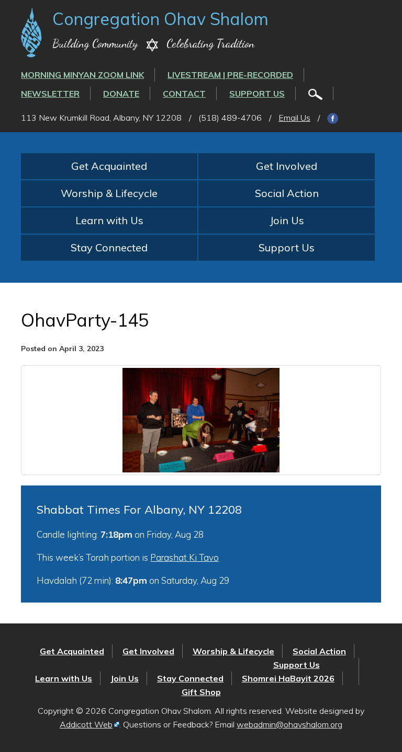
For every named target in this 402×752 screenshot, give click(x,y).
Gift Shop (201, 692)
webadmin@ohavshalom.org (289, 724)
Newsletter (50, 93)
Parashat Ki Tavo (184, 557)
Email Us (294, 117)
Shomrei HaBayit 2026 (288, 678)
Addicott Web (86, 724)
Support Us (257, 93)
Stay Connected (109, 247)
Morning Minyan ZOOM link (82, 75)
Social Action (287, 193)
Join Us (287, 220)
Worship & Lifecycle (109, 193)
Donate (121, 93)
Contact (184, 93)
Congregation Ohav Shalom (160, 18)
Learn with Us (109, 220)
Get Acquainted (109, 165)
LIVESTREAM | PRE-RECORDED (230, 75)
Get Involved (286, 165)
